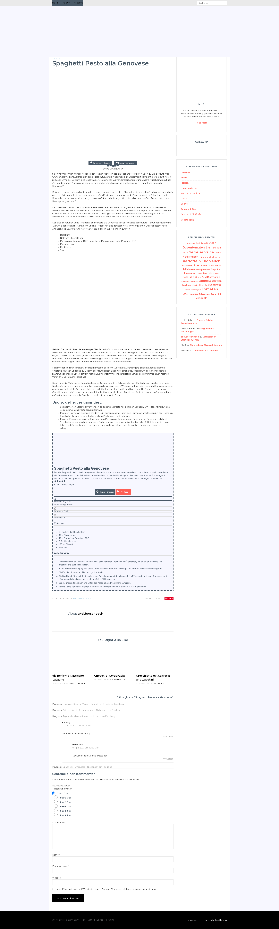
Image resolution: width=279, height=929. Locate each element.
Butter (211, 243)
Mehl (205, 265)
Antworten (168, 736)
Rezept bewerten (126, 163)
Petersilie (188, 277)
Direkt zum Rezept (101, 163)
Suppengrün (196, 290)
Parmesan (190, 273)
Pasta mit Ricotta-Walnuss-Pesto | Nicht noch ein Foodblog (93, 704)
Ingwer (217, 257)
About (66, 3)
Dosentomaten (193, 247)
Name (56, 854)
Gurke (217, 253)
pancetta (205, 269)
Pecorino (208, 273)
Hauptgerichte (189, 188)
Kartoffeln (192, 261)
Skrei (207, 285)
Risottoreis (213, 277)
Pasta (56, 58)
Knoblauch (210, 261)
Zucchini (216, 294)
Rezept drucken (107, 492)
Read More (201, 122)
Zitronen (204, 294)
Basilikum (200, 243)
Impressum (193, 920)
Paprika (215, 269)
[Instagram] (192, 3)
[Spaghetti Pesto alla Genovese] (113, 158)
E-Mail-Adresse (60, 866)
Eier (208, 247)
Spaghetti (215, 284)
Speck (187, 290)
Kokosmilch (187, 266)
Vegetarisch (187, 220)
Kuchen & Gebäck (190, 193)
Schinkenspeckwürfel (191, 285)
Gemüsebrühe (201, 252)
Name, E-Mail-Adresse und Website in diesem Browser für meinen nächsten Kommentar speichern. (105, 889)
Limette (197, 265)
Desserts (185, 172)
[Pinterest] (188, 3)
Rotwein (194, 281)
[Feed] (178, 3)
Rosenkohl (186, 281)
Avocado (191, 243)
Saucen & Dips (188, 209)
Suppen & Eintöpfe (191, 214)
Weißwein (190, 294)
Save (170, 598)
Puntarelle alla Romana (205, 350)
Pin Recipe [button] (124, 492)
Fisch (184, 177)
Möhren (189, 269)
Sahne (203, 281)
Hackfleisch (190, 256)
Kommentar (59, 822)
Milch (211, 265)
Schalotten (215, 281)
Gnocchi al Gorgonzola (109, 675)
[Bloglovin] (185, 3)
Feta (185, 252)
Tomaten (210, 289)
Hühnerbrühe (206, 257)
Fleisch (185, 183)
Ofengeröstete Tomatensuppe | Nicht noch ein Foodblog (92, 710)
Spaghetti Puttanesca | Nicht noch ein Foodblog (87, 767)
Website (56, 877)
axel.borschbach (82, 598)
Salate (184, 204)
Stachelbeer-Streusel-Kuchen (206, 345)
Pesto (217, 274)
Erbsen (216, 247)
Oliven (198, 270)
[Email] (182, 3)
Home (55, 3)
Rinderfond (201, 277)
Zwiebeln (201, 298)
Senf (202, 285)
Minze (218, 265)
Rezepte (78, 3)
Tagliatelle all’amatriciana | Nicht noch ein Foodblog (89, 716)
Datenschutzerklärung (215, 920)
